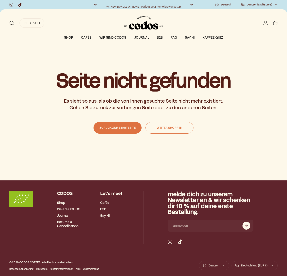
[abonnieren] (246, 226)
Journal (63, 216)
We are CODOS (68, 209)
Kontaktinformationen (61, 269)
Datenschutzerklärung (21, 269)
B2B (103, 209)
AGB (78, 269)
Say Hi (105, 216)
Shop (61, 203)
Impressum (41, 269)
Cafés (104, 203)
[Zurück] (95, 4)
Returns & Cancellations (67, 224)
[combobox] (226, 4)
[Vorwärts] (191, 4)
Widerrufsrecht (91, 269)
